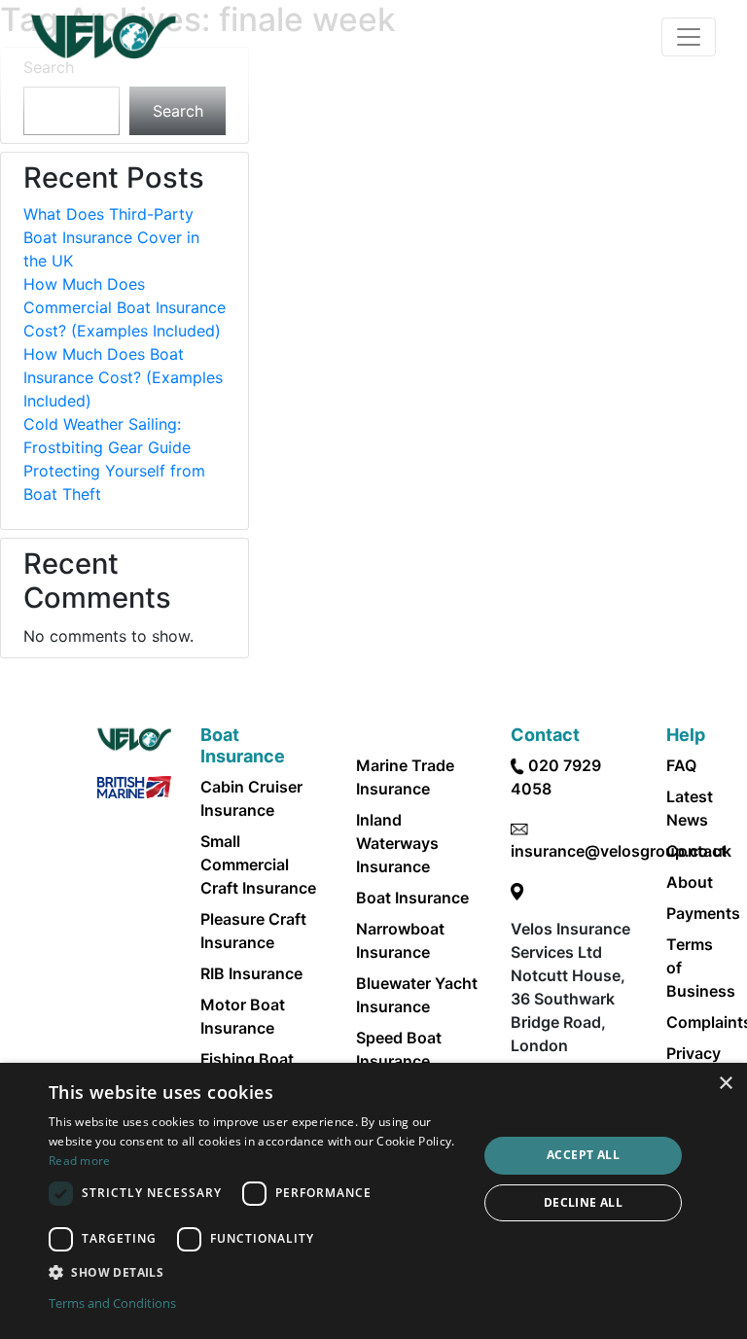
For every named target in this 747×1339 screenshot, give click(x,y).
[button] (257, 1272)
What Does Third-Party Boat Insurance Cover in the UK (111, 237)
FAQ (681, 765)
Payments (703, 913)
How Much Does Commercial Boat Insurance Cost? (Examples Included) (124, 307)
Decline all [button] (583, 1202)
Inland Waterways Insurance (397, 843)
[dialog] (373, 1201)
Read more (80, 1160)
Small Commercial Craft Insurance (258, 864)
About (689, 882)
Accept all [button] (583, 1154)
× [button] (725, 1083)
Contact (696, 851)
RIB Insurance (251, 973)
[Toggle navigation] (688, 37)
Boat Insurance (412, 897)
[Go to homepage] (103, 37)
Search (178, 111)
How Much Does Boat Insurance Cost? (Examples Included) (123, 377)
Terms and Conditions (112, 1303)
